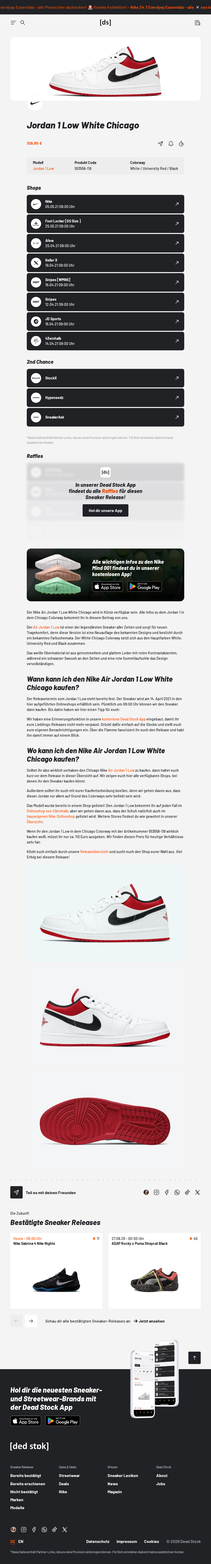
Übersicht (34, 822)
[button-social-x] (198, 1192)
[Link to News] (23, 23)
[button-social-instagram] (156, 1192)
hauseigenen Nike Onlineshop (51, 816)
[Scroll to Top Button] (194, 1358)
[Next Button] (31, 1321)
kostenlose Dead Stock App (124, 719)
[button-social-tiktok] (187, 1192)
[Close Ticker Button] (198, 7)
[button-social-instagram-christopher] (146, 1192)
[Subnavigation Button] (13, 23)
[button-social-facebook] (167, 1192)
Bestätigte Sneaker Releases (55, 1222)
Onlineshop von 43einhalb (47, 811)
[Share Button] (160, 144)
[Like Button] (181, 144)
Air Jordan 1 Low (46, 627)
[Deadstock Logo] (105, 23)
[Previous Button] (16, 1321)
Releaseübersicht (94, 851)
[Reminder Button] (171, 144)
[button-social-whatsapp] (177, 1192)
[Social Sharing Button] (16, 1192)
